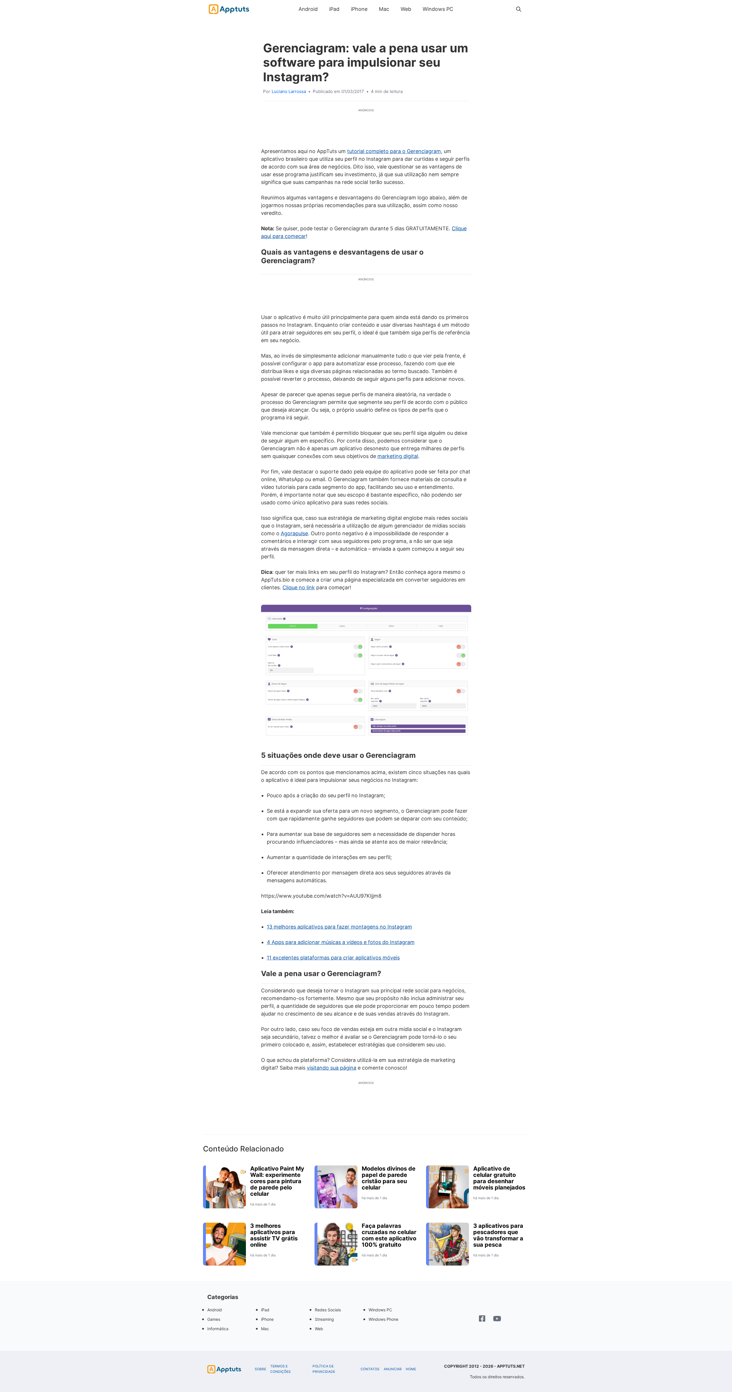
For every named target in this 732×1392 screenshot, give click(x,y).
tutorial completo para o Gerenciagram (394, 151)
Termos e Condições (280, 1369)
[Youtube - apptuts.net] (497, 1319)
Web (406, 9)
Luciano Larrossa (289, 91)
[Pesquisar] (518, 9)
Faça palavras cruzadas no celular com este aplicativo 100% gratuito (389, 1235)
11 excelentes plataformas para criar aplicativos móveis (333, 958)
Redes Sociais (328, 1309)
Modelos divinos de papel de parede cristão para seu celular (388, 1178)
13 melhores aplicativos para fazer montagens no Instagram (339, 927)
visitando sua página (331, 1068)
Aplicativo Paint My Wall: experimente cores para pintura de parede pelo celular (277, 1181)
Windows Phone (383, 1319)
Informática (217, 1328)
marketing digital (397, 456)
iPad (334, 9)
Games (213, 1319)
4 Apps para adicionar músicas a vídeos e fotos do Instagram (341, 942)
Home (411, 1369)
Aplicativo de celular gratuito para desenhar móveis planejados (499, 1178)
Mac (384, 9)
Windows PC (438, 9)
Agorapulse (294, 533)
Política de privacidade (324, 1369)
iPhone (359, 9)
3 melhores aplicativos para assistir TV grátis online (274, 1235)
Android (308, 9)
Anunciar (393, 1369)
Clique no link (299, 587)
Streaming (324, 1319)
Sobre (260, 1369)
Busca (465, 9)
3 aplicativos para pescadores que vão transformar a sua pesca (498, 1235)
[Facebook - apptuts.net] (482, 1319)
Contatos (370, 1369)
